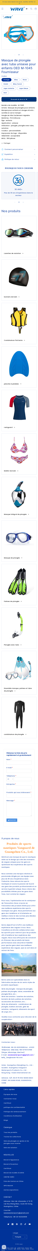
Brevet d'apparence (11, 1160)
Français (18, 1237)
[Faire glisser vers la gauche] (15, 55)
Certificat (7, 1103)
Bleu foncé (17, 84)
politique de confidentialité (14, 1107)
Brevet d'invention (11, 1164)
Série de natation (10, 1148)
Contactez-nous (10, 1099)
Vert (5, 93)
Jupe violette (9, 88)
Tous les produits (10, 1132)
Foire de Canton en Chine (13, 1181)
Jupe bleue (23, 88)
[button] (2, 9)
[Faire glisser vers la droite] (23, 55)
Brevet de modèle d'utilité (14, 1173)
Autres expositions (11, 1190)
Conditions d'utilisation (13, 1116)
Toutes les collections (12, 1137)
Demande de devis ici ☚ (19, 99)
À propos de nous (10, 1094)
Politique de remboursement (15, 1112)
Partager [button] (7, 143)
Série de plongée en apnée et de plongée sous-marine (16, 1142)
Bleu (16, 80)
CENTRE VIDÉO (9, 1177)
